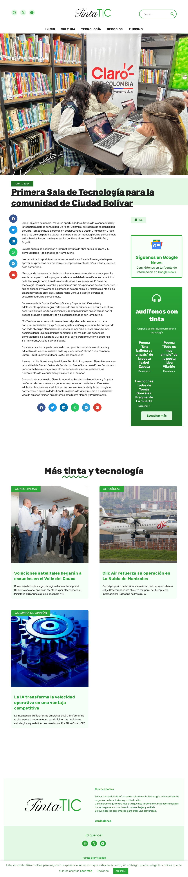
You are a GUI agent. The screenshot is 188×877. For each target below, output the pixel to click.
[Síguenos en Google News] (156, 244)
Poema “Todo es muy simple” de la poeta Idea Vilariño (169, 355)
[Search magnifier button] (172, 14)
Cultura (68, 29)
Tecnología (91, 29)
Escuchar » (144, 371)
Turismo (136, 29)
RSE (140, 219)
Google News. (167, 272)
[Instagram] (14, 12)
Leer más (86, 871)
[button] (13, 218)
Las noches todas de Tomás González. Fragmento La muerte (144, 391)
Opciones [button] (103, 871)
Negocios (115, 29)
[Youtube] (32, 12)
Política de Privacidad (94, 857)
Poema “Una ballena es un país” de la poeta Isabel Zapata (144, 355)
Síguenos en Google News (157, 260)
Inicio (50, 29)
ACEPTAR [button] (120, 870)
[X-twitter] (23, 12)
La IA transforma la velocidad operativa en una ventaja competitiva (44, 703)
